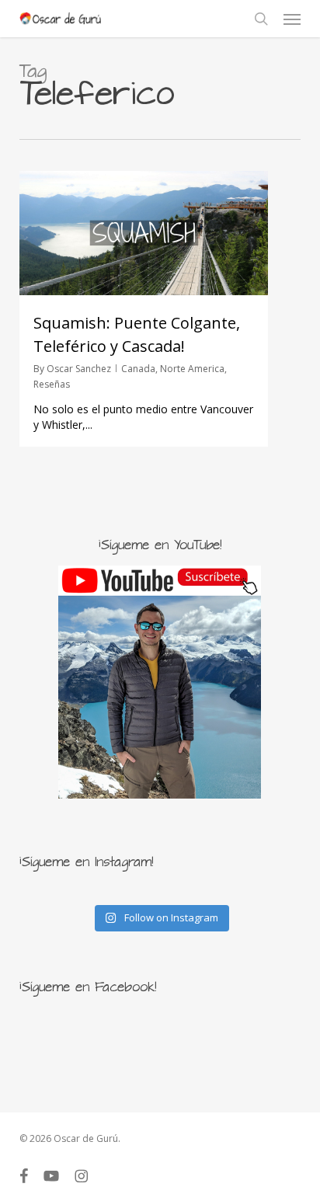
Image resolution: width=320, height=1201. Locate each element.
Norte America (192, 368)
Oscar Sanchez (79, 368)
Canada (138, 368)
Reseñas (51, 384)
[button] (292, 18)
